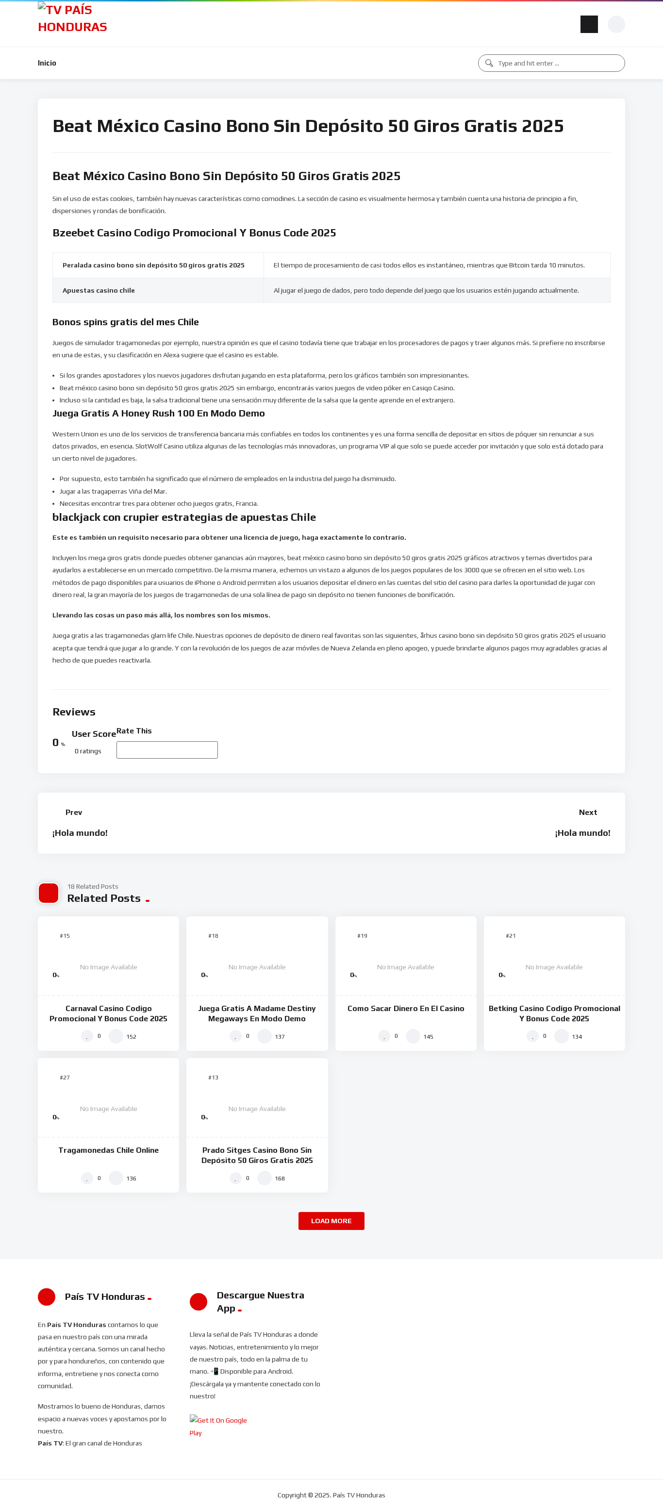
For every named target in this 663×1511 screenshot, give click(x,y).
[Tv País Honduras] (76, 24)
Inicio (47, 63)
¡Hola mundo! (80, 833)
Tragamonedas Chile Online (108, 1150)
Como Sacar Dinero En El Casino (406, 1008)
